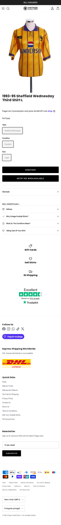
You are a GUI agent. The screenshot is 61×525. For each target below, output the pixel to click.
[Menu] (3, 8)
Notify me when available (30, 178)
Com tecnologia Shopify (28, 515)
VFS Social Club (8, 419)
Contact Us (6, 402)
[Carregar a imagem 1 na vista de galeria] (30, 52)
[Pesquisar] (9, 8)
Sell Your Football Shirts (11, 415)
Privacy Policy (7, 398)
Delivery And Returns (10, 390)
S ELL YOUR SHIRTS (30, 2)
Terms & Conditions (9, 411)
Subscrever (11, 453)
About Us (5, 406)
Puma (7, 118)
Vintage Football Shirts (14, 515)
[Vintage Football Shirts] (30, 8)
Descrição (6, 191)
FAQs (4, 382)
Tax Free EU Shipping (10, 394)
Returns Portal (7, 386)
